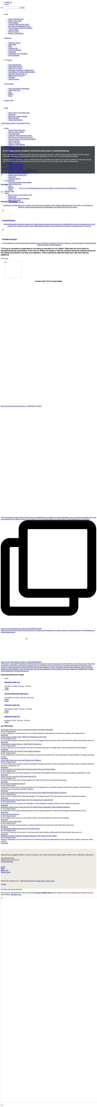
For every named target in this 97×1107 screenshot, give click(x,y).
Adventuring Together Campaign (17, 116)
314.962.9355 (5, 862)
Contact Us (8, 2)
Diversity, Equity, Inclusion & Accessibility (20, 28)
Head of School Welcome (15, 19)
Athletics (11, 94)
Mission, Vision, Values (15, 21)
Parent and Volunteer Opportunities (18, 89)
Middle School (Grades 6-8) (16, 76)
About (6, 128)
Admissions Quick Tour (12, 682)
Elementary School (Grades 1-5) (17, 74)
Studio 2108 (40, 881)
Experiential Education (14, 65)
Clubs (10, 92)
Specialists (11, 77)
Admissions (8, 38)
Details (7, 688)
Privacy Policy (50, 881)
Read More (4, 735)
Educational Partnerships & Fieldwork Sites (21, 70)
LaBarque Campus (13, 79)
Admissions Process (14, 43)
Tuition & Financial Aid (14, 50)
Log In (7, 4)
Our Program (9, 162)
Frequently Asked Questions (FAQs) (18, 24)
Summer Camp (9, 100)
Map (11, 862)
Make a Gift (4, 870)
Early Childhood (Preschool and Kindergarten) (21, 72)
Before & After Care (14, 90)
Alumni (10, 96)
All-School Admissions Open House (16, 694)
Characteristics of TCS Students (17, 54)
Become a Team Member (15, 33)
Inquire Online (12, 45)
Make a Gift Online (13, 118)
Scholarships (12, 52)
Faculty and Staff (13, 30)
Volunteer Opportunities (15, 120)
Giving (6, 108)
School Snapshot (13, 23)
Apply (10, 46)
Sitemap (3, 884)
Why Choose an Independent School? (19, 26)
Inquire (5, 169)
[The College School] (8, 123)
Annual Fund (11, 114)
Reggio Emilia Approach (15, 67)
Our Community (9, 84)
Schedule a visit (16, 895)
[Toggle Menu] (1, 125)
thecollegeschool (6, 396)
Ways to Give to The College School (19, 113)
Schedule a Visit (13, 48)
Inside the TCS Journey (15, 68)
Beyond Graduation (13, 55)
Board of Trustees (13, 32)
